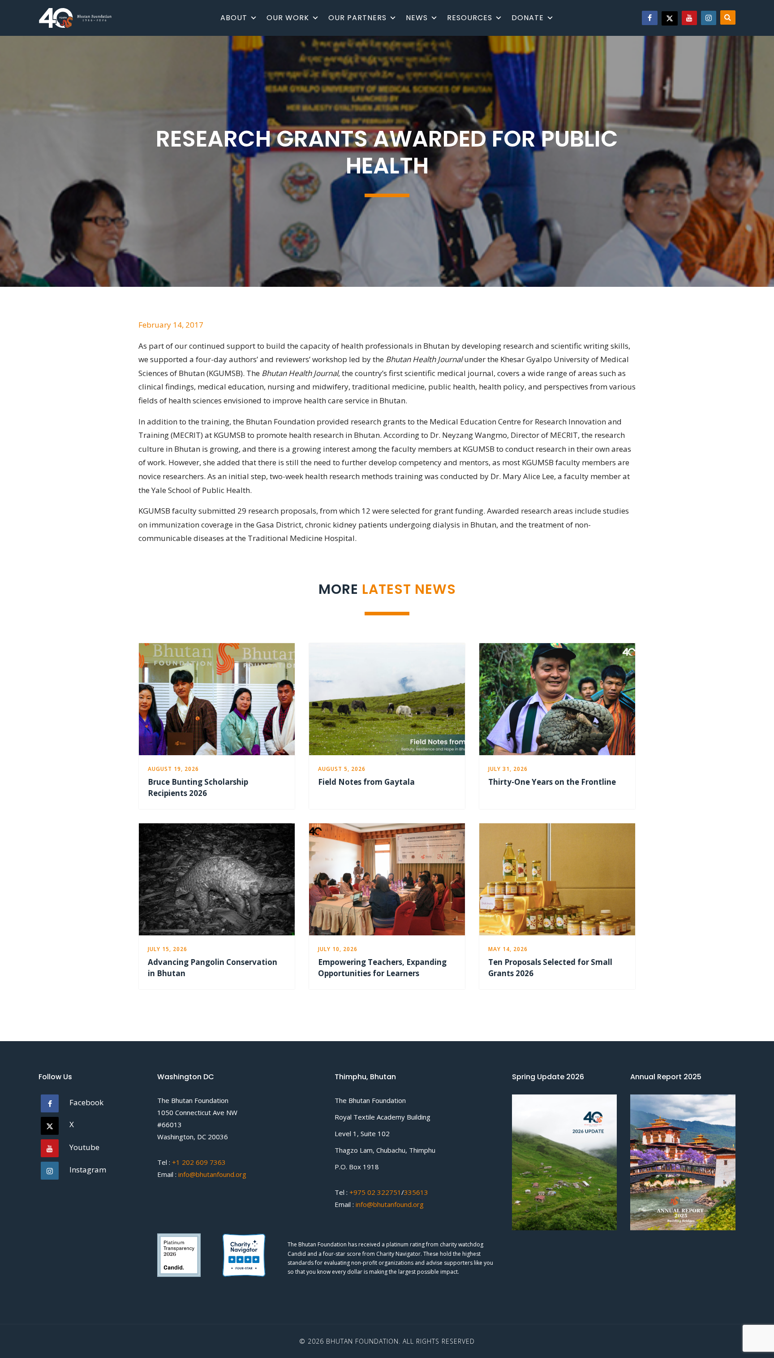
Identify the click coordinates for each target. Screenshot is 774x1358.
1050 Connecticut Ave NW (197, 1112)
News (417, 18)
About (233, 18)
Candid (297, 1254)
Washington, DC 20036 (192, 1136)
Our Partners (357, 18)
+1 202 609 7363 (199, 1162)
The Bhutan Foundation (192, 1100)
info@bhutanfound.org (212, 1174)
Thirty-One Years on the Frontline (552, 782)
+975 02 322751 (374, 1192)
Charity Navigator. (399, 1254)
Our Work (288, 18)
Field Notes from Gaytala (366, 782)
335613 (416, 1192)
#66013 (169, 1124)
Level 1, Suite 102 (362, 1133)
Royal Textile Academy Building (382, 1116)
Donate (528, 18)
